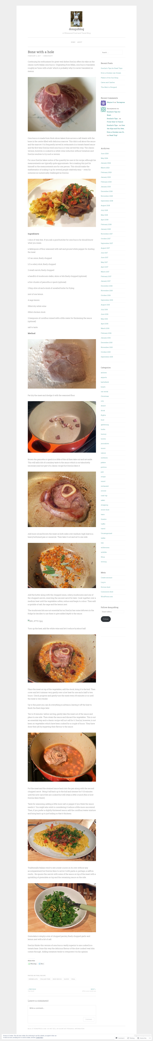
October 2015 (106, 352)
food (37, 975)
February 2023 (106, 172)
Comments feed (107, 592)
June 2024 (104, 153)
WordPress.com (107, 596)
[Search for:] (112, 52)
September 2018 (107, 201)
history (103, 434)
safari (103, 500)
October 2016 (106, 295)
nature (103, 453)
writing (103, 562)
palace (103, 462)
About (79, 42)
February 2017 (106, 276)
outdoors (104, 458)
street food (105, 510)
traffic (103, 524)
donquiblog (76, 29)
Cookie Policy (39, 1037)
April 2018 (104, 220)
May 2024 (104, 158)
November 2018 (107, 196)
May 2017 (104, 262)
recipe (43, 975)
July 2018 (104, 210)
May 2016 (104, 319)
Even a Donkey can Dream (111, 73)
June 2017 (104, 257)
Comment (88, 1019)
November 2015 (107, 347)
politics (104, 467)
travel (103, 528)
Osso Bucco (57, 979)
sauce (66, 979)
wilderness (105, 547)
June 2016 (104, 314)
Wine (103, 557)
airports (104, 377)
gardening (105, 425)
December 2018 (107, 191)
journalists (105, 443)
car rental (104, 391)
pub (102, 472)
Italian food (45, 979)
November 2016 (107, 290)
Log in (103, 582)
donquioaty (48, 56)
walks (103, 538)
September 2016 (107, 300)
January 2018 (106, 229)
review (103, 491)
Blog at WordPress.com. (37, 1028)
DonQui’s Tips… (113, 118)
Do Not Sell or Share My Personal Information (65, 1028)
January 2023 (106, 177)
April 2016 (104, 324)
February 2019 (106, 182)
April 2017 (104, 267)
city (102, 401)
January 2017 (106, 281)
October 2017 (106, 238)
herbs (103, 429)
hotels (103, 439)
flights (103, 415)
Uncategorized (106, 533)
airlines (104, 373)
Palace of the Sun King (109, 78)
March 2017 (105, 272)
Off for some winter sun (89, 990)
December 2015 (106, 342)
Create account (106, 578)
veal (73, 979)
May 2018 (104, 215)
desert (103, 406)
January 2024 (106, 163)
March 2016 (105, 328)
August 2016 (105, 305)
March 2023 (105, 168)
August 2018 (105, 205)
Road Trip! (113, 135)
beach (103, 387)
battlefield (105, 382)
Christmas (105, 396)
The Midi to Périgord (109, 87)
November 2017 (107, 234)
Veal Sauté (32, 990)
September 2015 (107, 357)
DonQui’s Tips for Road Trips (111, 68)
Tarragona (121, 102)
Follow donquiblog (109, 607)
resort (103, 481)
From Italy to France (115, 122)
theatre (103, 519)
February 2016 (106, 333)
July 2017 (104, 253)
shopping (104, 505)
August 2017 (105, 248)
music (103, 448)
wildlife (104, 552)
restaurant (105, 486)
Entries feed (105, 587)
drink (103, 410)
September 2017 (107, 243)
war (102, 543)
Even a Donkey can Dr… (116, 132)
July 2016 (104, 309)
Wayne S (110, 102)
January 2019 (106, 187)
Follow (105, 619)
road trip (104, 495)
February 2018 (106, 224)
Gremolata (33, 979)
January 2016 (106, 338)
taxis (103, 514)
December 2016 (107, 286)
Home (73, 42)
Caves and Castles (108, 82)
